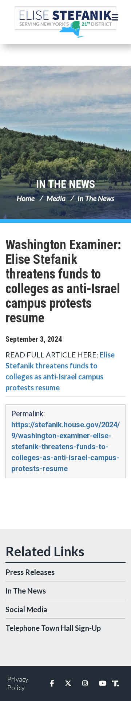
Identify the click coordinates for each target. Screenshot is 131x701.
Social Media (26, 609)
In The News (65, 184)
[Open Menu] (115, 18)
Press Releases (30, 572)
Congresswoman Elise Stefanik (65, 22)
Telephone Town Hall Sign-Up (53, 628)
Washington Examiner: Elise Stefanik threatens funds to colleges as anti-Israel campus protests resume (63, 281)
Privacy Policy (17, 683)
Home (26, 198)
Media (56, 198)
